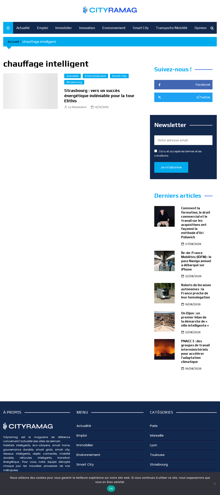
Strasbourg (74, 82)
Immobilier (63, 28)
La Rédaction (77, 107)
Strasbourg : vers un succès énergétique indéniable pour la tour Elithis (99, 95)
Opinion (200, 28)
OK (111, 488)
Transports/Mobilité (171, 28)
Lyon (153, 445)
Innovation (87, 28)
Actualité (23, 28)
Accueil (13, 41)
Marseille (157, 435)
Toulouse (157, 454)
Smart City (140, 28)
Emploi (42, 28)
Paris (153, 425)
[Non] (214, 483)
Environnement (113, 28)
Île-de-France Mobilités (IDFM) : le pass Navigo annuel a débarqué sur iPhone (196, 261)
